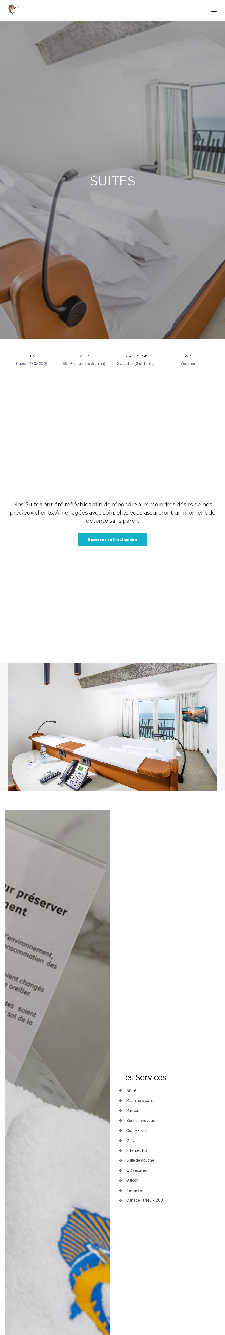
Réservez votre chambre (112, 539)
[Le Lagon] (13, 10)
